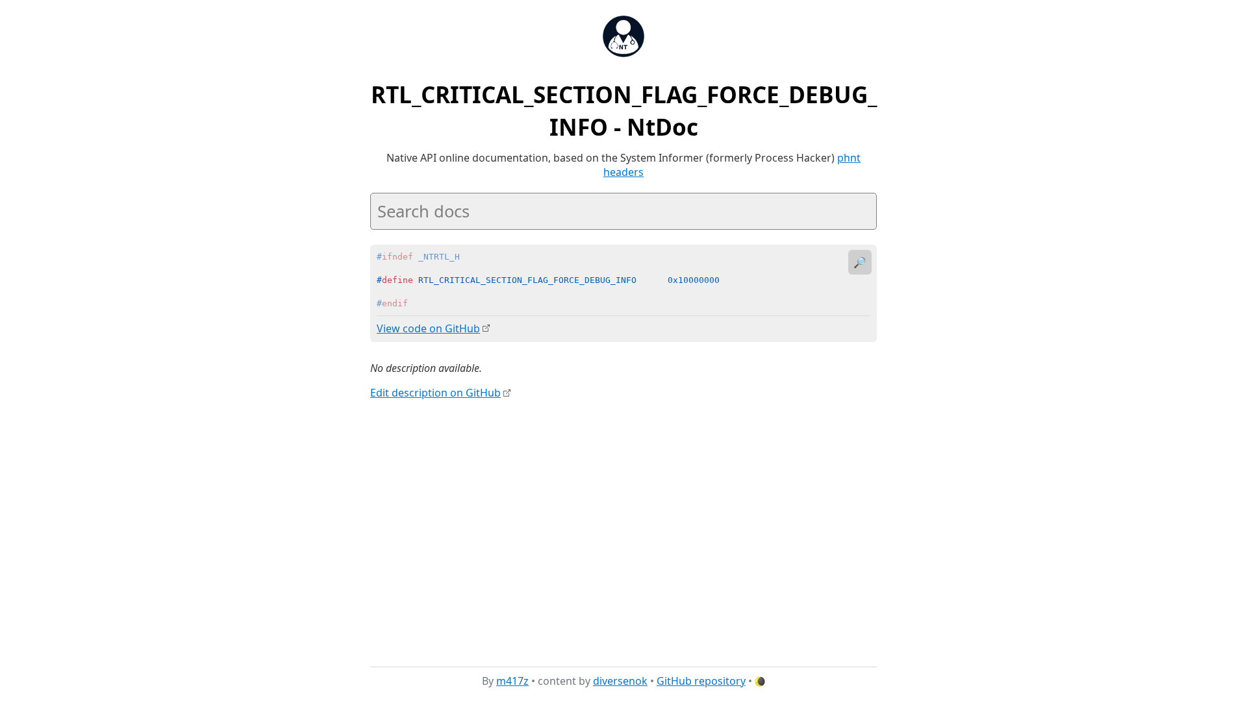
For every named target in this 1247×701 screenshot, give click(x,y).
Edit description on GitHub (435, 393)
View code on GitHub (428, 328)
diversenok (620, 681)
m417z (512, 681)
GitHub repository (701, 681)
